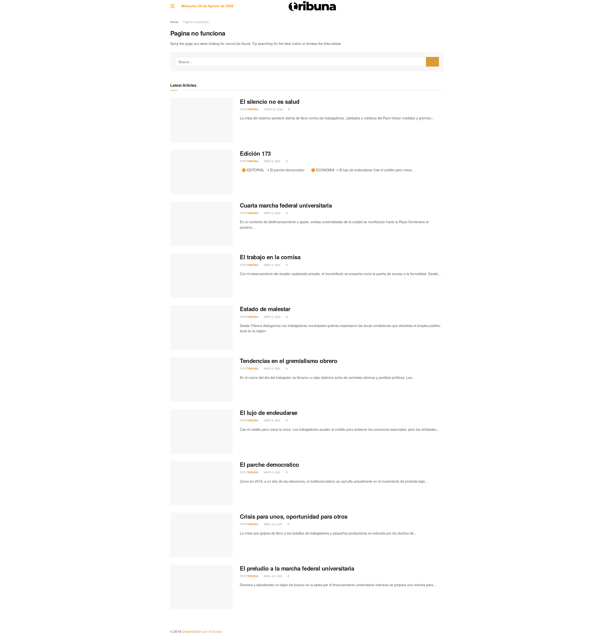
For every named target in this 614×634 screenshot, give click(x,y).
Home (174, 22)
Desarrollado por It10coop (202, 631)
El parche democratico (269, 464)
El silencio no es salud (270, 101)
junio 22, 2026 (273, 109)
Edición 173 (255, 153)
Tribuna (252, 109)
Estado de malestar (265, 309)
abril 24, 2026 (272, 524)
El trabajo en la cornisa (270, 257)
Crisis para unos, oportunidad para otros (294, 516)
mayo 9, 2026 (271, 317)
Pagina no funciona (196, 22)
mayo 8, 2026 (271, 161)
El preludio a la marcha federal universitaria (297, 568)
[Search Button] (432, 62)
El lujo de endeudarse (268, 412)
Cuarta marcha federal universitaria (286, 205)
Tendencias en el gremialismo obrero (288, 361)
